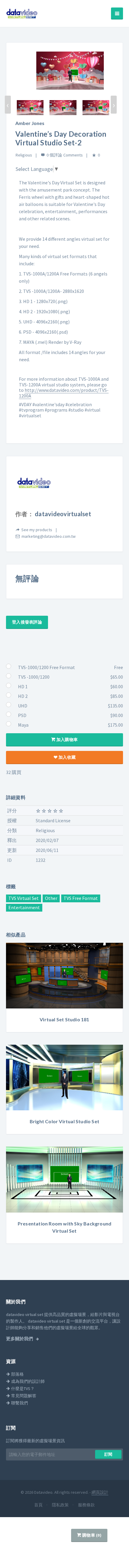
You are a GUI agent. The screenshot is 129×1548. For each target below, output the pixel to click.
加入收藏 (67, 757)
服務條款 (86, 1505)
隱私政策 (61, 1505)
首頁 (39, 1505)
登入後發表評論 (27, 622)
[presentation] (8, 105)
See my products (36, 529)
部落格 (17, 1374)
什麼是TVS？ (22, 1388)
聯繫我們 (19, 1403)
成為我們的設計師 (27, 1381)
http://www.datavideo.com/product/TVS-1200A (64, 393)
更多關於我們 (20, 1338)
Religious (24, 155)
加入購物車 (67, 739)
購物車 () (91, 1535)
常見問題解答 (23, 1395)
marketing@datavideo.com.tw (49, 536)
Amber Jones (29, 123)
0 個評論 (54, 155)
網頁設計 (100, 1492)
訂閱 (108, 1454)
